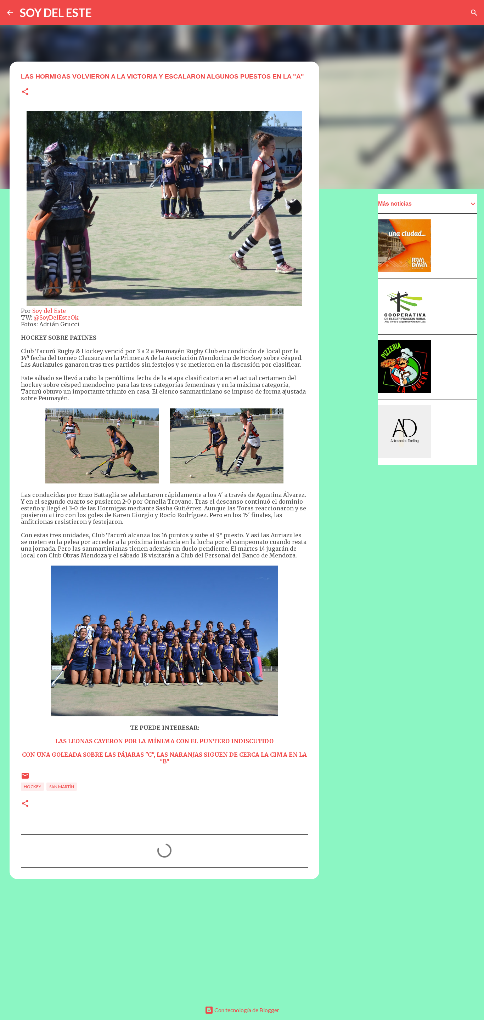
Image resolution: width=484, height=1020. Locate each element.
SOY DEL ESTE (56, 12)
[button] (25, 92)
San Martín (61, 786)
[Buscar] (474, 12)
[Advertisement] (164, 939)
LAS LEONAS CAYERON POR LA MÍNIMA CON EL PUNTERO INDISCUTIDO (164, 741)
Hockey (32, 786)
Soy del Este (49, 310)
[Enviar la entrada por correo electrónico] (25, 778)
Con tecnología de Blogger (246, 1010)
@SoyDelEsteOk (56, 317)
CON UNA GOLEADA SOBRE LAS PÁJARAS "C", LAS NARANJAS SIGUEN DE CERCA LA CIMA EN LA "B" (164, 758)
